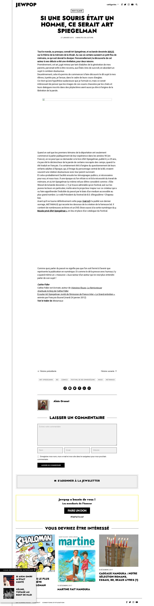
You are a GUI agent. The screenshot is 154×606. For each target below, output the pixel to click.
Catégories (111, 4)
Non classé (77, 11)
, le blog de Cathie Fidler (53, 291)
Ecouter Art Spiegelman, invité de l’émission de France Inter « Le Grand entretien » (76, 294)
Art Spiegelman (46, 380)
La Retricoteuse (94, 288)
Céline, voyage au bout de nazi (24, 592)
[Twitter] (125, 4)
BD (57, 380)
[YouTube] (132, 4)
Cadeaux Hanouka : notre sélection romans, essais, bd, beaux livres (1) (118, 577)
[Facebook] (122, 4)
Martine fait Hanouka (73, 589)
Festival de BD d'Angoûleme (83, 380)
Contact (36, 602)
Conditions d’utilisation (53, 602)
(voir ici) (86, 201)
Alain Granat (61, 401)
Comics (65, 380)
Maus (100, 380)
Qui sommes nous (23, 602)
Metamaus (110, 380)
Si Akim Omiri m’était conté (24, 579)
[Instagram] (128, 4)
